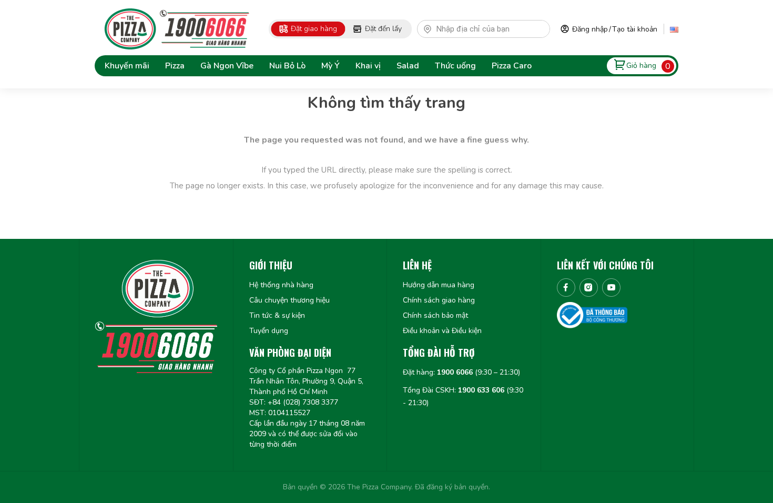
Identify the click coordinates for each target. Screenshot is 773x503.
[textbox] (488, 28)
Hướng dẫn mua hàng (438, 285)
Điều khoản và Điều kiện (442, 331)
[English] (674, 29)
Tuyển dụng (268, 331)
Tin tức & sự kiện (277, 315)
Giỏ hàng (641, 66)
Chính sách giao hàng (439, 300)
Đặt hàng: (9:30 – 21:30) (461, 372)
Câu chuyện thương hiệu (289, 300)
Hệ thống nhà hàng (281, 285)
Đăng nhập (590, 29)
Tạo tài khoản (634, 29)
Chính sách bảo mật (435, 315)
